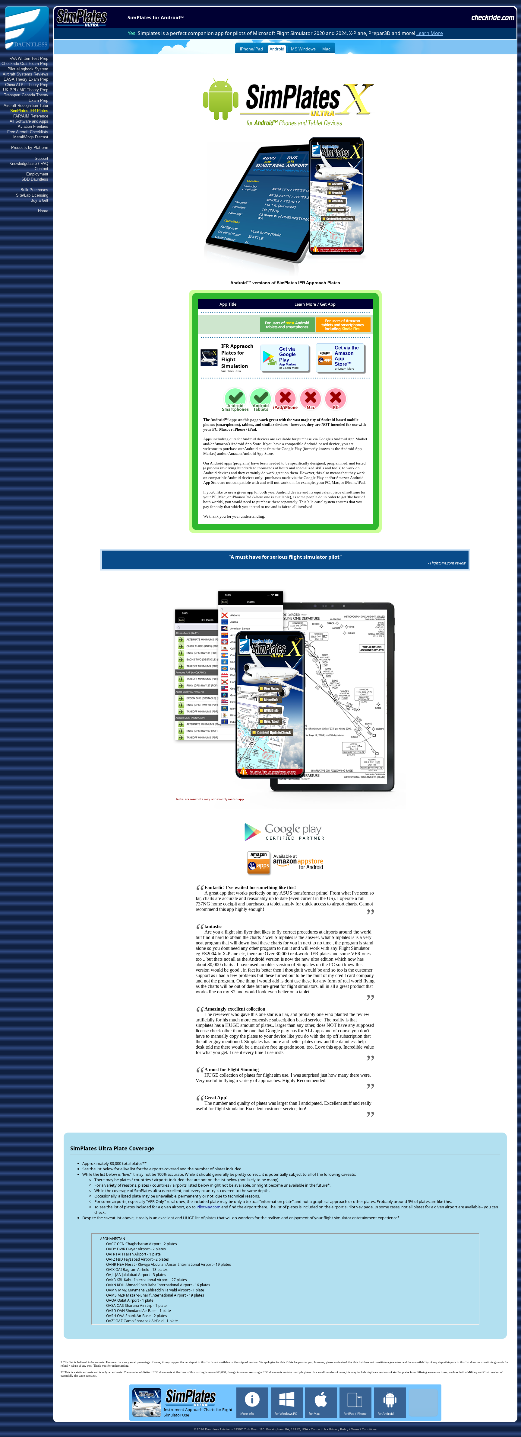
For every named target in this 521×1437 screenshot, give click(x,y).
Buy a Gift (39, 200)
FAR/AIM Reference (30, 116)
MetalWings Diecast (30, 137)
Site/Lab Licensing (32, 195)
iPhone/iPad (251, 49)
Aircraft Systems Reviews (25, 74)
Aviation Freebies (33, 126)
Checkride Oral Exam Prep (25, 63)
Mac (326, 49)
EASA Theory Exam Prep (26, 79)
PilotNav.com (208, 1207)
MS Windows (303, 49)
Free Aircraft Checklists (27, 132)
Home (43, 211)
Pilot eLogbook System (28, 69)
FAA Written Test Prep (28, 58)
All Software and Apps (29, 121)
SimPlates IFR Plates (29, 110)
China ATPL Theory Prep (26, 84)
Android (277, 49)
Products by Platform (29, 147)
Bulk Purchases (34, 190)
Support (41, 158)
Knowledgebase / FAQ (28, 163)
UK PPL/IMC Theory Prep (25, 90)
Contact (41, 168)
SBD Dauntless (34, 179)
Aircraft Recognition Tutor (26, 105)
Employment (37, 174)
